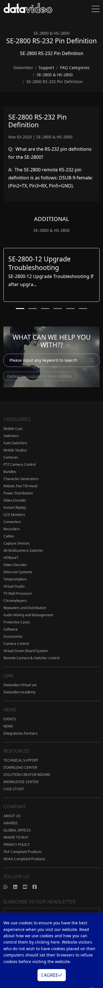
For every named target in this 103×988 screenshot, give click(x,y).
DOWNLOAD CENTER (20, 767)
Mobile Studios (15, 450)
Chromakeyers (15, 600)
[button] (20, 308)
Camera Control (16, 643)
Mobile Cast (12, 428)
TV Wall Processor (17, 593)
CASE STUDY (13, 789)
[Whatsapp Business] (8, 887)
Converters (12, 521)
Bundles (9, 471)
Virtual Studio (14, 586)
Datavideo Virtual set (20, 684)
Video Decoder (15, 564)
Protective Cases (16, 622)
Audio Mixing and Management (28, 615)
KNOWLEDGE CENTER (20, 781)
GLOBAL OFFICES (17, 830)
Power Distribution (18, 493)
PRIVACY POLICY (16, 844)
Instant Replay (14, 507)
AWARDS (10, 823)
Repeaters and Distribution (24, 607)
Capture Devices (16, 543)
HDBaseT (11, 557)
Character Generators (21, 478)
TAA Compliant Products (22, 851)
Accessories (13, 636)
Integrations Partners (20, 733)
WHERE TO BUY (15, 837)
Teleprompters (15, 579)
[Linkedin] (18, 887)
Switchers (11, 435)
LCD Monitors (14, 514)
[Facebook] (37, 887)
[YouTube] (28, 887)
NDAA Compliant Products (24, 858)
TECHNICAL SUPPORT (20, 760)
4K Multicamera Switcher (23, 550)
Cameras (10, 457)
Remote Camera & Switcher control (31, 658)
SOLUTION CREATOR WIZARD (26, 774)
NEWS (8, 726)
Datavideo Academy (19, 692)
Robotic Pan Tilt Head (20, 486)
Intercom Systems (17, 572)
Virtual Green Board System (25, 650)
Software (10, 629)
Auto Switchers (15, 443)
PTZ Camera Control (19, 464)
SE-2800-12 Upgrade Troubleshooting (39, 263)
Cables (8, 536)
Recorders (11, 529)
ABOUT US (12, 815)
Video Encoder (14, 500)
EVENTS (9, 719)
